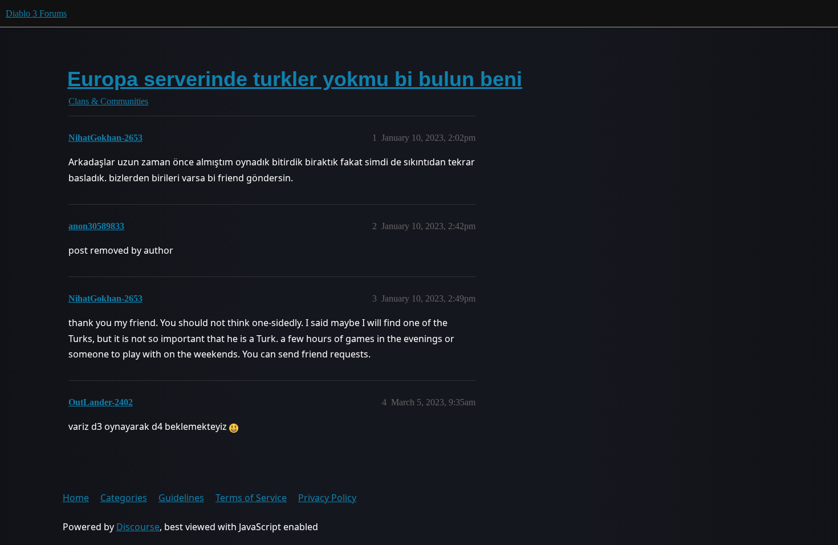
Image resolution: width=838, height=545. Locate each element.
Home (76, 497)
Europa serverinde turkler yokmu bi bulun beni (294, 79)
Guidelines (181, 497)
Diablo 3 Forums (36, 13)
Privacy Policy (327, 497)
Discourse (138, 526)
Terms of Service (251, 497)
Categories (123, 497)
